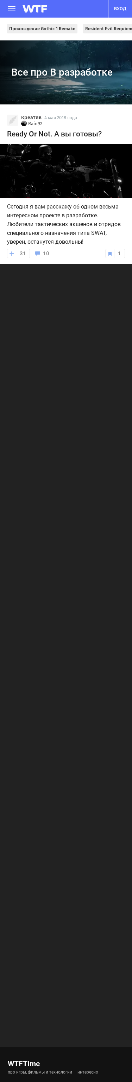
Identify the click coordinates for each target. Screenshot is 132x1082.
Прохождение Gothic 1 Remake (42, 28)
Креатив (31, 118)
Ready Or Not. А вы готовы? (54, 134)
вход (120, 8)
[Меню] (11, 8)
